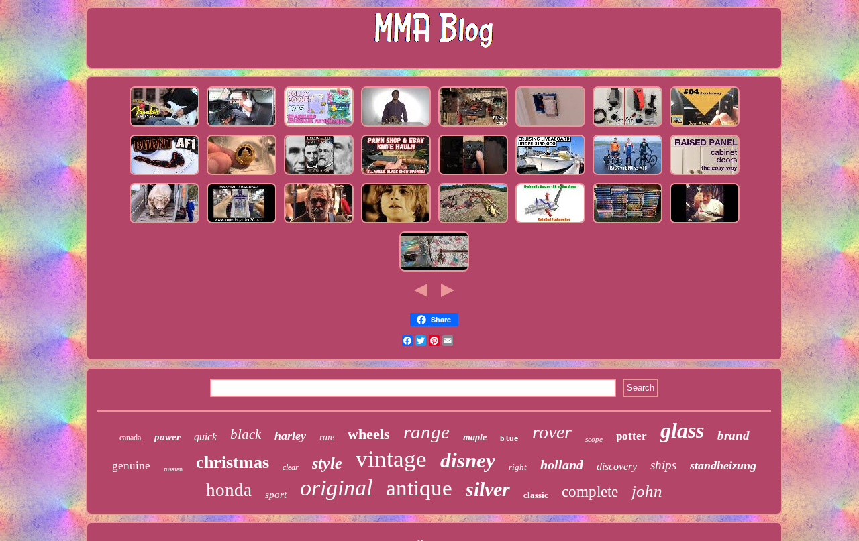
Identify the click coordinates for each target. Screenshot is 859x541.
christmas (232, 462)
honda (229, 490)
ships (663, 465)
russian (173, 469)
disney (467, 460)
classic (535, 495)
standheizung (723, 465)
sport (276, 494)
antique (419, 488)
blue (509, 439)
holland (561, 464)
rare (326, 437)
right (518, 467)
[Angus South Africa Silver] (164, 223)
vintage (391, 459)
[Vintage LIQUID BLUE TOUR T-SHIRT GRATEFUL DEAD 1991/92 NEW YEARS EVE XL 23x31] (318, 223)
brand (733, 435)
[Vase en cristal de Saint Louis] (704, 223)
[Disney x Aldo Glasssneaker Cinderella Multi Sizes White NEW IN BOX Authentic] (434, 271)
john (646, 491)
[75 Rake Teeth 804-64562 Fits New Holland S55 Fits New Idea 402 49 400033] (473, 223)
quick (205, 436)
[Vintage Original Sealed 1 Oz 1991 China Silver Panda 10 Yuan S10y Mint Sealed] (241, 175)
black (245, 434)
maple (475, 437)
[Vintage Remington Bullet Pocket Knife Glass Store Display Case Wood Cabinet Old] (396, 175)
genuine (131, 465)
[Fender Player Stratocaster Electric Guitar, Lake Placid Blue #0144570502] (164, 126)
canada (130, 437)
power (167, 437)
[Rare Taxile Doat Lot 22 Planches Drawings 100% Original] (550, 175)
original (336, 487)
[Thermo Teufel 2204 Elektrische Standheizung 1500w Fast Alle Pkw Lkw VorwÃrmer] (704, 126)
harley (290, 435)
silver (488, 489)
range (426, 431)
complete (590, 491)
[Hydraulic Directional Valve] (550, 223)
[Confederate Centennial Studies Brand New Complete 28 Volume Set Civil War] (318, 175)
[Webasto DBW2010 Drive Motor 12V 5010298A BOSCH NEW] (627, 126)
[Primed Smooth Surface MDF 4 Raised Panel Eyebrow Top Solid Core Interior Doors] (704, 175)
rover (552, 432)
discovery (617, 466)
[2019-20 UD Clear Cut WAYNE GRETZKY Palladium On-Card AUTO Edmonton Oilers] (241, 223)
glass (682, 430)
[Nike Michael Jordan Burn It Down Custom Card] (164, 175)
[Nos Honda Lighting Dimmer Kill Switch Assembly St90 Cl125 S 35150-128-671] (550, 126)
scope (594, 439)
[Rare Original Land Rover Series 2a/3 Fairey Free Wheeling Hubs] (241, 126)
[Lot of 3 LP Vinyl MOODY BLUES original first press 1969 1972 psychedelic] (396, 223)
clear (291, 467)
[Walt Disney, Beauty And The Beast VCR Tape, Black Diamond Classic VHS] (627, 223)
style (327, 463)
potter (631, 436)
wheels (369, 434)
